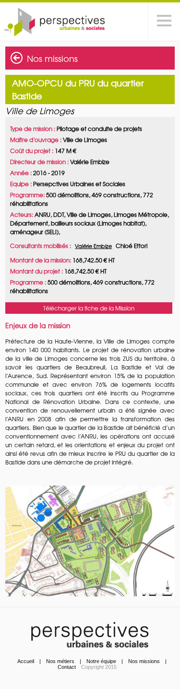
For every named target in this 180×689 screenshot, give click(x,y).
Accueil (25, 661)
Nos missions (52, 58)
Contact (67, 667)
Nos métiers (60, 661)
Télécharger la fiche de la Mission (88, 308)
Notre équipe (101, 661)
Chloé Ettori (131, 245)
